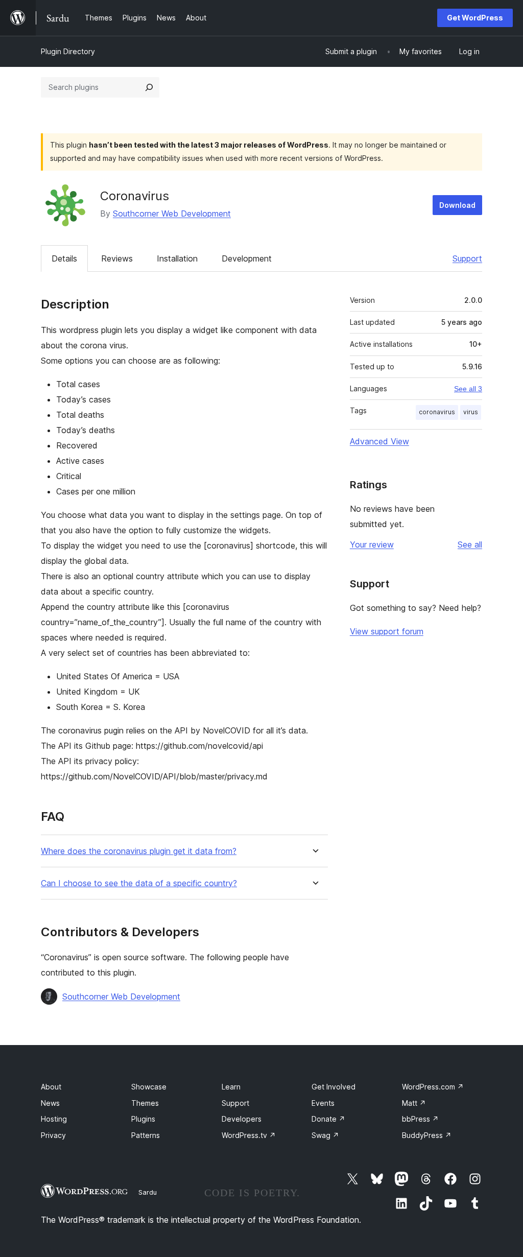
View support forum (386, 631)
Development (247, 258)
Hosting (54, 1118)
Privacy (53, 1135)
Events (323, 1103)
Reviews (117, 258)
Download (457, 205)
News (50, 1103)
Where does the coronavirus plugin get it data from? (138, 851)
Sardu (147, 1192)
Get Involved (333, 1086)
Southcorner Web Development (172, 213)
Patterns (145, 1135)
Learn (231, 1086)
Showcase (149, 1086)
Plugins (143, 1118)
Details (64, 258)
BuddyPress (426, 1135)
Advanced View (379, 441)
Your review (372, 544)
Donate (328, 1118)
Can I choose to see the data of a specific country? (139, 883)
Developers (242, 1118)
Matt (414, 1103)
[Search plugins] (149, 87)
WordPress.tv (249, 1135)
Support (467, 258)
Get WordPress (475, 17)
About (51, 1086)
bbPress (420, 1118)
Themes (145, 1103)
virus (470, 412)
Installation (177, 258)
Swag (325, 1135)
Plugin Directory (68, 51)
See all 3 (468, 389)
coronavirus (437, 412)
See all (470, 544)
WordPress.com (433, 1086)
